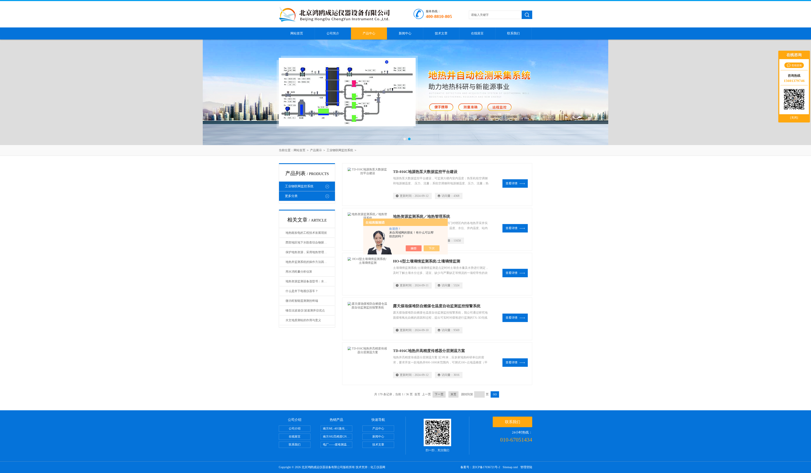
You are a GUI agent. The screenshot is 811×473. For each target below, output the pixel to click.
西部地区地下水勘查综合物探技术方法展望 (310, 242)
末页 (453, 394)
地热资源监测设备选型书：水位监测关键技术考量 (310, 281)
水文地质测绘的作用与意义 (303, 320)
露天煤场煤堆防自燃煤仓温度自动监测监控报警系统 (436, 306)
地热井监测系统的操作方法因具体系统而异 (310, 262)
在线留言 (477, 33)
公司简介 (333, 33)
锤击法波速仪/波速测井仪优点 (305, 310)
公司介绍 (295, 428)
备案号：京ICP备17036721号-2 (480, 467)
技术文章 (441, 33)
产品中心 (369, 33)
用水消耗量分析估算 (299, 271)
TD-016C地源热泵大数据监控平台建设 (425, 172)
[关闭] (794, 117)
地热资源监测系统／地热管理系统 (421, 216)
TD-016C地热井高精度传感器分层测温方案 (429, 351)
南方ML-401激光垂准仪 (337, 428)
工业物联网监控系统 (340, 150)
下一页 (439, 394)
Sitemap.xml (510, 467)
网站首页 (296, 33)
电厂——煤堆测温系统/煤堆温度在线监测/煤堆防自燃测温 (337, 444)
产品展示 (316, 150)
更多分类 (291, 196)
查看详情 (511, 183)
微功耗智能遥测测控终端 (302, 300)
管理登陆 (526, 467)
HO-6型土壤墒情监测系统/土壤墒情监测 (426, 261)
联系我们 (513, 33)
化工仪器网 (377, 467)
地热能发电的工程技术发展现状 (306, 232)
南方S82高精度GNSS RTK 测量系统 (337, 436)
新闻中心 (405, 33)
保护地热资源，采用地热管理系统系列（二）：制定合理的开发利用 (310, 252)
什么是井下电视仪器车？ (302, 291)
